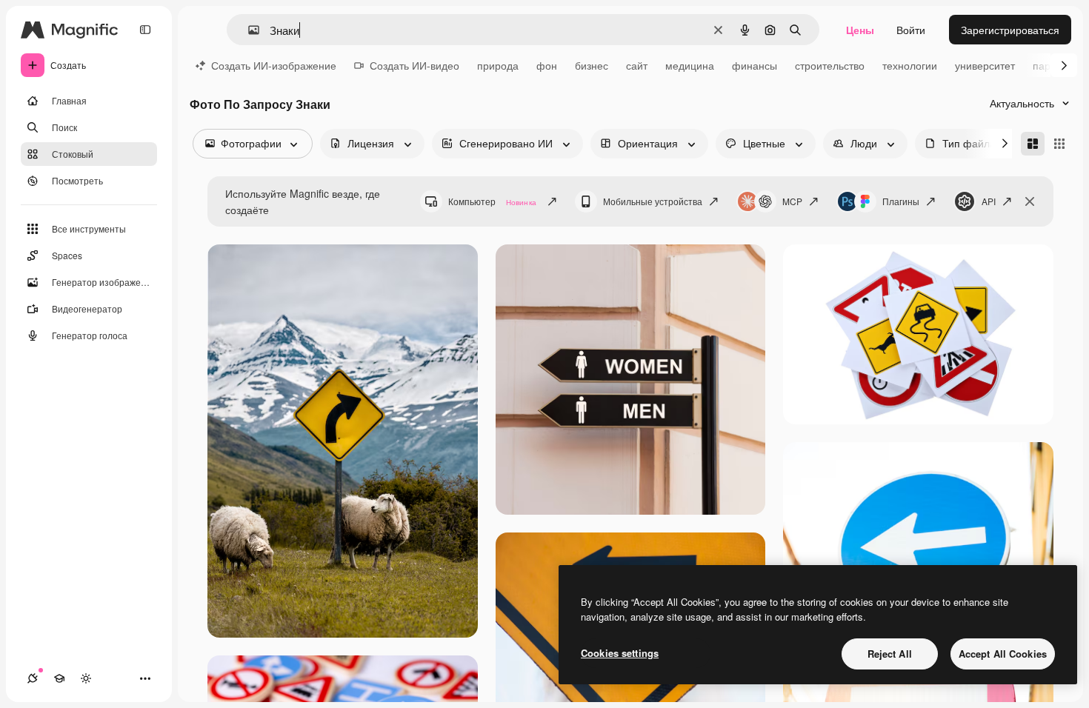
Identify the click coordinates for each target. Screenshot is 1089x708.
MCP (792, 201)
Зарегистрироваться (1010, 29)
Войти (910, 29)
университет (985, 65)
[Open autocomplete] (247, 30)
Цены (860, 29)
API (989, 201)
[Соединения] (32, 678)
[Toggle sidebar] (145, 29)
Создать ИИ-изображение (273, 65)
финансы (754, 65)
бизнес (591, 65)
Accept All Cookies (1003, 654)
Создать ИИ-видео (414, 65)
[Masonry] (1033, 144)
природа (498, 65)
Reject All (889, 654)
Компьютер (492, 201)
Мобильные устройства (652, 201)
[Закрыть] (1030, 201)
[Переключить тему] (86, 678)
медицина (689, 65)
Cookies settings (620, 653)
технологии (909, 65)
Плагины (900, 201)
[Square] (1059, 144)
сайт (636, 65)
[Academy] (59, 678)
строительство (830, 65)
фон (546, 65)
